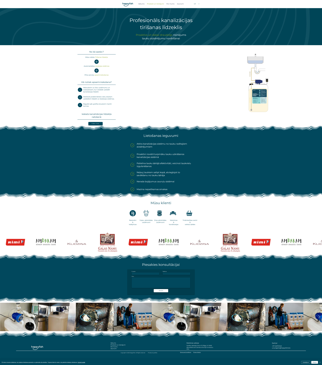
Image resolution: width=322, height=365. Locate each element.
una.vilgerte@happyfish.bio (281, 348)
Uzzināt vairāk (81, 362)
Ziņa (133, 276)
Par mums (114, 347)
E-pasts (133, 271)
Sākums (113, 343)
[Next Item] (319, 242)
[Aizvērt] (320, 362)
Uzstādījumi (306, 362)
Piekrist (315, 362)
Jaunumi (114, 348)
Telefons (165, 271)
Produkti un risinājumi (118, 345)
